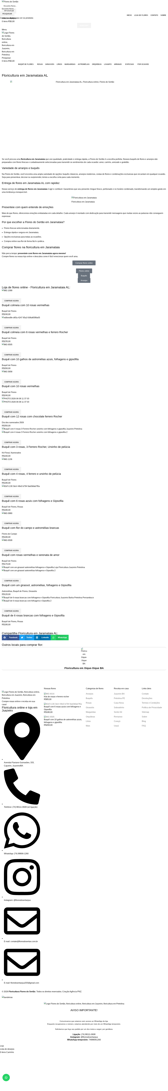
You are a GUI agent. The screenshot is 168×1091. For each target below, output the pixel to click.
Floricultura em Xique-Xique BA (84, 668)
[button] (6, 1077)
